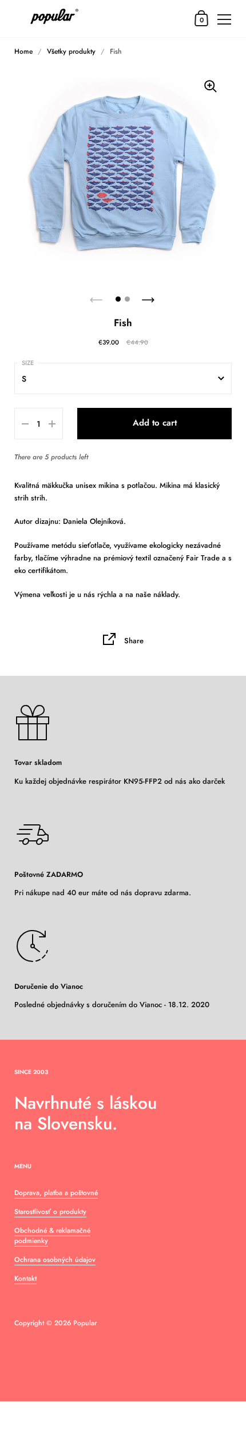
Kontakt (25, 1278)
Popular (85, 1323)
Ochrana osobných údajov (55, 1259)
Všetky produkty (71, 51)
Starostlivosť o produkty (50, 1211)
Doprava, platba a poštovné (56, 1193)
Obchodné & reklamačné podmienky (52, 1235)
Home (23, 51)
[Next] (149, 296)
